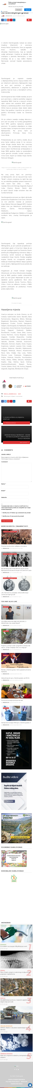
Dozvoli (28, 10)
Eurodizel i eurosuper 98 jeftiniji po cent (13, 946)
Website (4, 497)
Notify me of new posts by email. (13, 516)
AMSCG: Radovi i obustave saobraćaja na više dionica (15, 1028)
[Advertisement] (16, 902)
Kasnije (19, 10)
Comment (4, 462)
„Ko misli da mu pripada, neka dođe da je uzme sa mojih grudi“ (14, 593)
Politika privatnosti (13, 1081)
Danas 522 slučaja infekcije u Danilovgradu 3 (16, 722)
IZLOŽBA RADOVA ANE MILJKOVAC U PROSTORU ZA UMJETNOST (13, 622)
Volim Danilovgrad (17, 1076)
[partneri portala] (16, 384)
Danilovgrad (7, 396)
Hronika (2, 970)
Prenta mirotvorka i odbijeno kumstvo (14, 546)
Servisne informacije (6, 1025)
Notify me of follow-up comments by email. (17, 512)
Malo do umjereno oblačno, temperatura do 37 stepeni (16, 1056)
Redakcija (9, 15)
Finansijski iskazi (16, 1084)
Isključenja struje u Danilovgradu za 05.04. (15, 678)
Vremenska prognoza (6, 1053)
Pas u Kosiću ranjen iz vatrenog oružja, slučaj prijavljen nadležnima (15, 973)
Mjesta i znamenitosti (10, 393)
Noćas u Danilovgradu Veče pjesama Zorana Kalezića (16, 670)
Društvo (5, 606)
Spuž (19, 393)
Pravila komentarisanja (16, 1079)
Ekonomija (6, 685)
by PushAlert (5, 11)
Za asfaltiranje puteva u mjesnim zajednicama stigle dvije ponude (15, 1001)
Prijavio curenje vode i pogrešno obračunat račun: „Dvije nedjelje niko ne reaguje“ (15, 646)
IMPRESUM (24, 1081)
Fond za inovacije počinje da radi (12, 700)
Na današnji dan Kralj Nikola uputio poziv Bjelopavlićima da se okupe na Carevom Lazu (16, 569)
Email (3, 490)
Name (3, 484)
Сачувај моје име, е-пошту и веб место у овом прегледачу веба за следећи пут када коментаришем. (15, 507)
